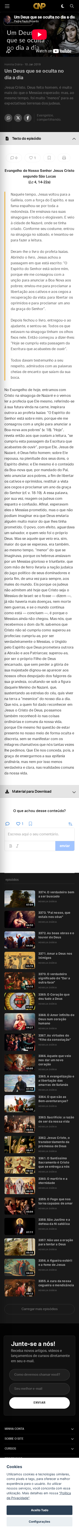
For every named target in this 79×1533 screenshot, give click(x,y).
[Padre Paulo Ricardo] (39, 6)
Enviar (39, 1402)
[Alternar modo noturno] (62, 6)
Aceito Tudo (39, 1510)
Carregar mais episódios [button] (40, 1309)
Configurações (39, 1521)
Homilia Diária (13, 64)
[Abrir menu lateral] (7, 6)
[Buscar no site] (71, 6)
